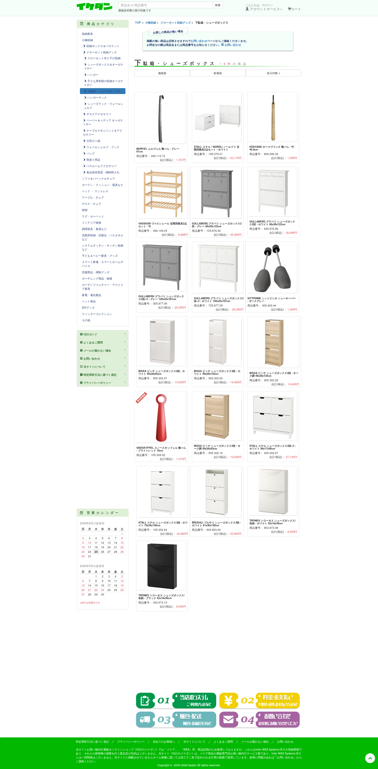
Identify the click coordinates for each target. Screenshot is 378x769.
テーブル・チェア (93, 197)
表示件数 (273, 73)
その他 (86, 320)
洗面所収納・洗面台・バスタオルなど (102, 237)
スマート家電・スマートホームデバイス (102, 264)
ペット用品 (89, 301)
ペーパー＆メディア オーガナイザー (103, 122)
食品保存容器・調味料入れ (103, 172)
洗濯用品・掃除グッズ (95, 272)
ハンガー (92, 75)
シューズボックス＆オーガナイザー (103, 66)
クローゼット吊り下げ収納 (103, 58)
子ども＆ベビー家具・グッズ (100, 256)
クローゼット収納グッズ (175, 22)
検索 (217, 5)
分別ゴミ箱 (93, 141)
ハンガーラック (97, 97)
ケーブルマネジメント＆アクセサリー (102, 132)
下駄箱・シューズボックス (103, 91)
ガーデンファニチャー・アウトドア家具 (102, 287)
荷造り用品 (93, 160)
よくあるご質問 (93, 342)
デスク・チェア (91, 204)
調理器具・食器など (94, 229)
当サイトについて (94, 366)
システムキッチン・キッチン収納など (102, 247)
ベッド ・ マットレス (95, 191)
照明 (84, 210)
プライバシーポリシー (97, 383)
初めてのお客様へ (164, 741)
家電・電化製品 (91, 295)
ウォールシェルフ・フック (103, 147)
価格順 (162, 73)
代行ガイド (90, 334)
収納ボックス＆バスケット (103, 46)
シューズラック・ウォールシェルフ (103, 106)
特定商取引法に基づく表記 (100, 375)
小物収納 (150, 22)
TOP (138, 22)
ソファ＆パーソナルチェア (98, 178)
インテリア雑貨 (91, 222)
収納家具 (87, 34)
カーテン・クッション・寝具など (102, 185)
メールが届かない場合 (97, 350)
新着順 (218, 73)
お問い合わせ (199, 41)
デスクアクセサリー (98, 114)
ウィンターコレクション (97, 314)
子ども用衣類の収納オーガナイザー (103, 83)
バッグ (90, 153)
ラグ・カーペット (93, 216)
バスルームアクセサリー (101, 166)
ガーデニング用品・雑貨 (97, 278)
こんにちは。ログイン (263, 7)
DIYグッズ (88, 307)
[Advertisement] (217, 654)
